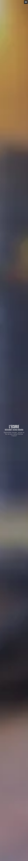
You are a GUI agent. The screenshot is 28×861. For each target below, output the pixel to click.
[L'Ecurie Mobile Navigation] (26, 2)
